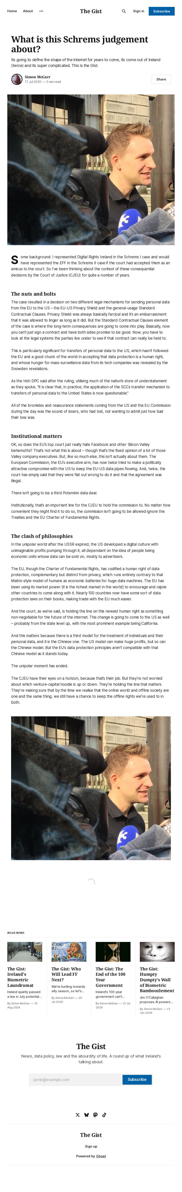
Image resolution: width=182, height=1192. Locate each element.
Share (161, 79)
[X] (77, 1115)
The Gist (91, 11)
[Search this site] (123, 11)
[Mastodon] (95, 1115)
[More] (41, 11)
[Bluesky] (86, 1115)
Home (12, 11)
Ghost (101, 1156)
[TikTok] (104, 1115)
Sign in (138, 11)
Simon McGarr (37, 76)
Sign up (91, 1146)
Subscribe (161, 11)
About (28, 11)
